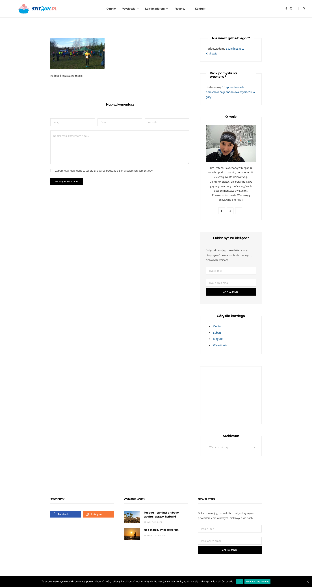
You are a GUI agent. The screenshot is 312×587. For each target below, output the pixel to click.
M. (62, 21)
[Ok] (307, 581)
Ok (239, 581)
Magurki (218, 339)
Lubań (217, 332)
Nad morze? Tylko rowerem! (161, 529)
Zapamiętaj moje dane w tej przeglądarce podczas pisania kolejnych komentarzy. (104, 170)
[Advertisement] (228, 394)
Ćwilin (217, 326)
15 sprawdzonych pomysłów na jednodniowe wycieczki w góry (230, 92)
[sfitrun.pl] (37, 8)
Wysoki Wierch (222, 345)
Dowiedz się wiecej (257, 581)
